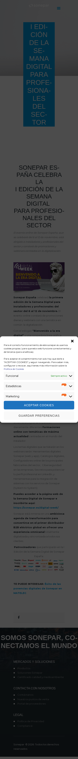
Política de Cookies (14, 369)
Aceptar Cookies (39, 405)
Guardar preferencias (39, 415)
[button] (72, 341)
